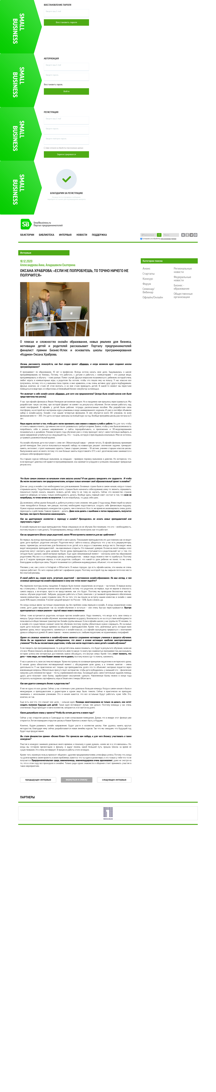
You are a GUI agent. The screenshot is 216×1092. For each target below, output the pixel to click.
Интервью (65, 235)
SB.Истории (27, 235)
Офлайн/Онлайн (153, 297)
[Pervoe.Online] (108, 813)
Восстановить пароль (53, 84)
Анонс (146, 268)
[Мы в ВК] (183, 235)
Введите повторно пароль (56, 139)
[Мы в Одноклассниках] (187, 235)
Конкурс (148, 278)
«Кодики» (83, 364)
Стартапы (149, 273)
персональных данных (168, 238)
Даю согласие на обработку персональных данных (64, 148)
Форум (147, 283)
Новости (81, 235)
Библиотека (46, 235)
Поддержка (99, 235)
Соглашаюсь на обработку (159, 238)
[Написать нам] (195, 235)
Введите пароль (52, 75)
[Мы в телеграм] (191, 235)
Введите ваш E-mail (53, 11)
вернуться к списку (76, 779)
